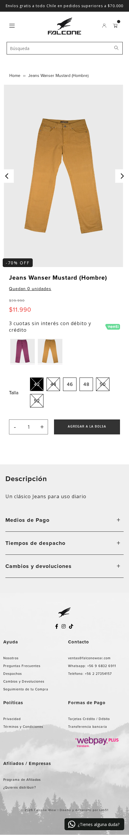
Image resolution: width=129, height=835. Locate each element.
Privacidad (12, 718)
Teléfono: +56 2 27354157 (90, 673)
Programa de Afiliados (22, 779)
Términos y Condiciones (23, 726)
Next (122, 176)
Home (14, 75)
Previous (7, 176)
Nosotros (11, 658)
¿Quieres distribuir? (19, 787)
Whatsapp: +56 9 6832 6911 (92, 665)
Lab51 (103, 810)
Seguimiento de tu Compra (25, 689)
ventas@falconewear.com (89, 658)
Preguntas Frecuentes (21, 665)
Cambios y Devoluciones (23, 681)
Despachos (12, 673)
